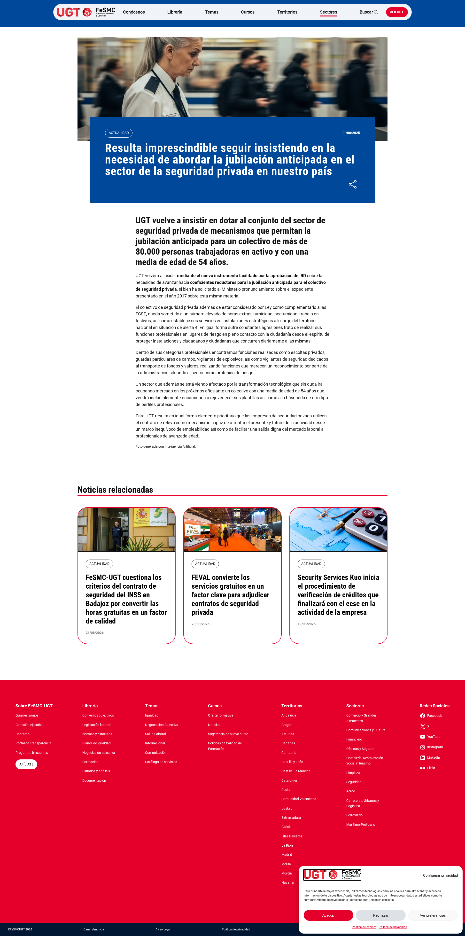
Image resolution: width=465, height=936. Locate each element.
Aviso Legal (162, 929)
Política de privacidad (393, 927)
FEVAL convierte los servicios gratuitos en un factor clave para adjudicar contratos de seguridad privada (230, 594)
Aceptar (328, 915)
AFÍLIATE (26, 764)
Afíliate (397, 12)
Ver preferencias (433, 915)
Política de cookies (364, 927)
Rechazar (380, 915)
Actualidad (119, 133)
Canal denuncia (94, 929)
